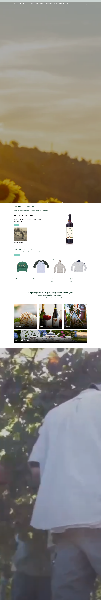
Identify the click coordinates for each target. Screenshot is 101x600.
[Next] (62, 1)
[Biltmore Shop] (20, 3)
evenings (51, 427)
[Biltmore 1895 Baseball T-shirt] (41, 485)
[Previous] (39, 1)
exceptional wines (59, 427)
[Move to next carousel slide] (53, 419)
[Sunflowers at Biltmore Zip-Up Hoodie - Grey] (60, 485)
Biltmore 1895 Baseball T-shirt (38, 495)
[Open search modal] (82, 4)
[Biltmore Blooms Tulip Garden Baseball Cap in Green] (22, 485)
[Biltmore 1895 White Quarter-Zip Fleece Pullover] (78, 485)
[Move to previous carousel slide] (48, 419)
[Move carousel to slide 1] (49, 419)
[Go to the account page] (84, 4)
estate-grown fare (68, 427)
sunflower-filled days (41, 427)
